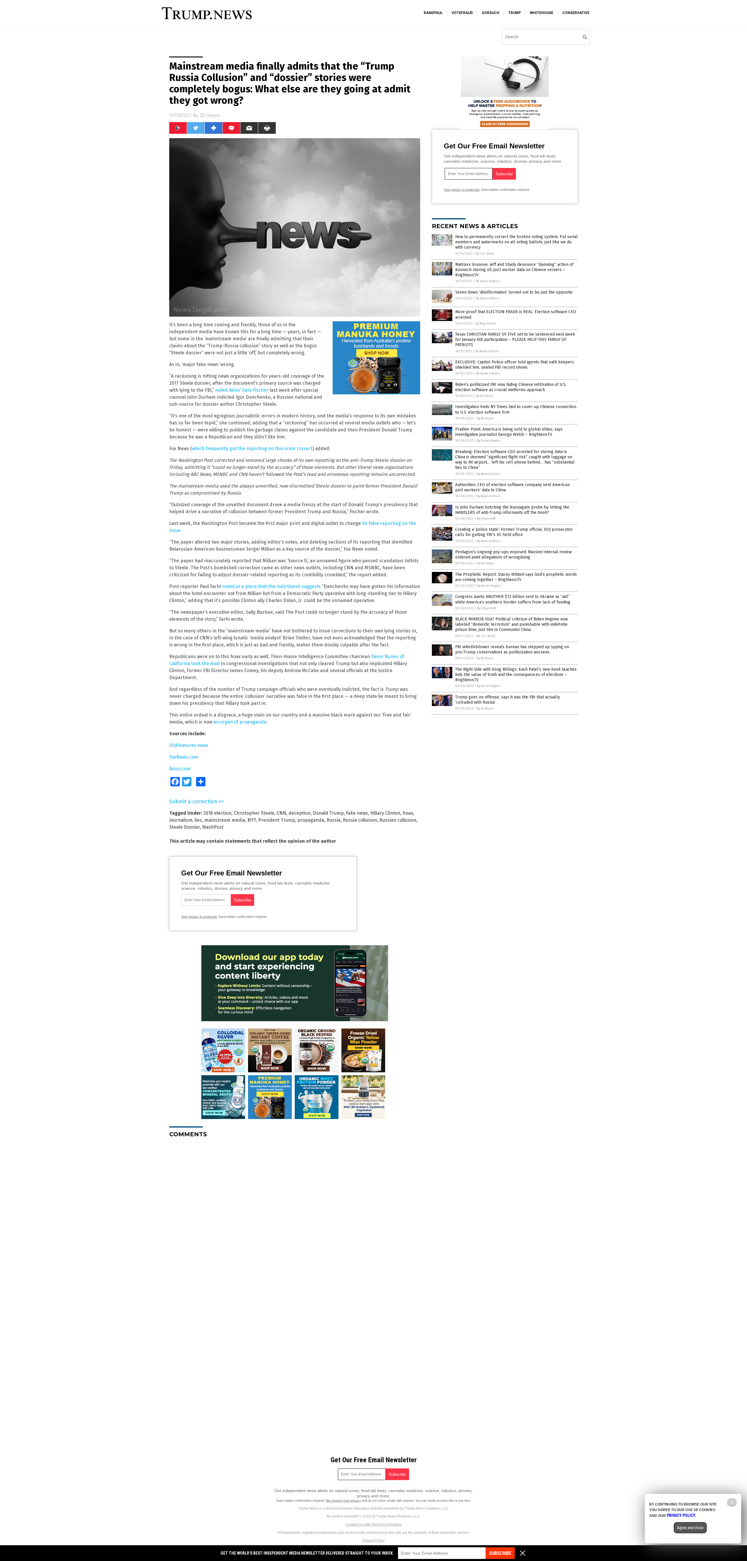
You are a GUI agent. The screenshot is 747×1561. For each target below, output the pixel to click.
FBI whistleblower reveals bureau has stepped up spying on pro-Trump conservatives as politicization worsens (512, 649)
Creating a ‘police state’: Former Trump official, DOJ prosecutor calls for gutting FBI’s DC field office (514, 532)
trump (514, 13)
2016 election (217, 813)
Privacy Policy (373, 1541)
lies (198, 820)
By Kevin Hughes (488, 281)
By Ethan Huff (486, 519)
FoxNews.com (183, 757)
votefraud (462, 13)
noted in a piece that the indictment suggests (271, 586)
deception (299, 813)
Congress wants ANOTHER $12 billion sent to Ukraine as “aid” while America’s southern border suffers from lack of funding (512, 599)
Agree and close (690, 1527)
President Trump (276, 820)
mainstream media (224, 820)
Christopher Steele (254, 813)
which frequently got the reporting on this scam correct (252, 448)
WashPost (213, 827)
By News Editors (487, 298)
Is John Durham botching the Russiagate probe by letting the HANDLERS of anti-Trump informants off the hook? (512, 510)
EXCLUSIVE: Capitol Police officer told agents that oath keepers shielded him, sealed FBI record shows (514, 365)
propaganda (310, 820)
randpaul (433, 13)
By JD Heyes (484, 396)
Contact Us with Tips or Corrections (374, 1524)
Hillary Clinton (385, 813)
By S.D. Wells (485, 254)
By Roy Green (486, 323)
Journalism (180, 820)
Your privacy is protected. (199, 916)
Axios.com (180, 768)
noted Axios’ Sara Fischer (241, 390)
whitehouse (541, 13)
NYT (251, 820)
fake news (357, 813)
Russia (334, 820)
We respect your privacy (343, 1500)
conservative (575, 13)
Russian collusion (397, 820)
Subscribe (500, 1553)
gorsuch (490, 13)
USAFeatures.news (188, 745)
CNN (281, 813)
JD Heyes (209, 115)
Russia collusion (360, 820)
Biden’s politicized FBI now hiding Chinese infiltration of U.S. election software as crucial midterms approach (510, 387)
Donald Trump (328, 813)
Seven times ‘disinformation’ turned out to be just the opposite (514, 292)
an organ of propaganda (239, 722)
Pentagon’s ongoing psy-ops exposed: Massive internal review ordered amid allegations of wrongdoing (513, 554)
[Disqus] (294, 1215)
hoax (408, 813)
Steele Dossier (184, 827)
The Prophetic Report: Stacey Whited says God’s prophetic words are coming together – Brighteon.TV (516, 577)
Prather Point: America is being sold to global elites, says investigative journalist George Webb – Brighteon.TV (509, 432)
